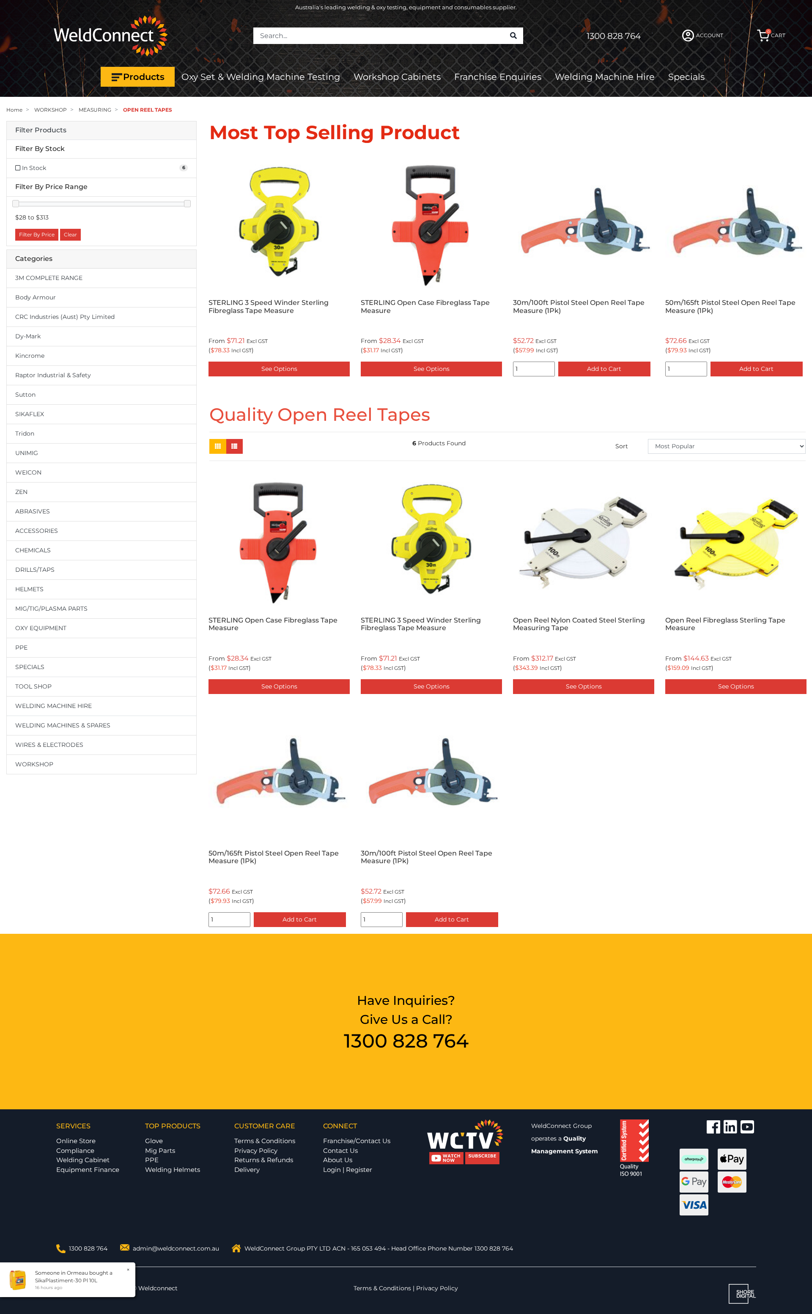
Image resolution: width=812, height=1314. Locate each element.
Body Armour (35, 297)
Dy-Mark (28, 336)
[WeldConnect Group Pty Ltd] (110, 35)
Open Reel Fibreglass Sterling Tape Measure (573, 307)
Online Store (76, 1141)
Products (144, 76)
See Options (584, 369)
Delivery (247, 1170)
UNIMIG (26, 453)
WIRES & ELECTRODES (49, 745)
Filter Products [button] (40, 130)
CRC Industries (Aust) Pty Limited (65, 317)
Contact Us (340, 1151)
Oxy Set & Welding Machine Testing (260, 76)
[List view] (234, 446)
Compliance (75, 1151)
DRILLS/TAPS (35, 569)
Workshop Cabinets (397, 76)
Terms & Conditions (264, 1141)
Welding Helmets (172, 1170)
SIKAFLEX (29, 414)
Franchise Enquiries (497, 76)
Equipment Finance (87, 1170)
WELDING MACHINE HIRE (53, 706)
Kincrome (29, 355)
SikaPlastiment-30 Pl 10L (66, 1280)
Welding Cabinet (83, 1160)
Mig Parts (160, 1151)
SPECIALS (29, 667)
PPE (21, 647)
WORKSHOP (34, 764)
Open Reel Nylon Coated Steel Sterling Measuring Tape (731, 307)
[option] (279, 267)
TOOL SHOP (33, 686)
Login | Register (347, 1170)
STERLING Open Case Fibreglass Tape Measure (272, 624)
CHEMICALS (33, 550)
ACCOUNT (709, 35)
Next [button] (801, 267)
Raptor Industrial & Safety (53, 375)
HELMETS (29, 589)
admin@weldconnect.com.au (176, 1248)
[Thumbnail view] (217, 446)
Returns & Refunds (263, 1160)
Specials (686, 76)
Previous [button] (214, 267)
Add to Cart (300, 369)
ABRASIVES (32, 511)
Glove (154, 1141)
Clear (70, 234)
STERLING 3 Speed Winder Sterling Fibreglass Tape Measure (421, 624)
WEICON (28, 472)
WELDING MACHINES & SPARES (62, 725)
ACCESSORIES (36, 531)
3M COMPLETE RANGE (48, 278)
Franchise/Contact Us (356, 1141)
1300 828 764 (614, 36)
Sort (621, 446)
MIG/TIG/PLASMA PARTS (51, 608)
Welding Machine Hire (605, 76)
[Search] (513, 35)
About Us (337, 1160)
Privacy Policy (255, 1151)
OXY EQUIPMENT (40, 628)
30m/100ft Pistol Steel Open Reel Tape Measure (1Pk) (274, 307)
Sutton (25, 394)
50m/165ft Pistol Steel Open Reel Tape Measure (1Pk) (426, 307)
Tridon (24, 433)
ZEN (21, 492)
